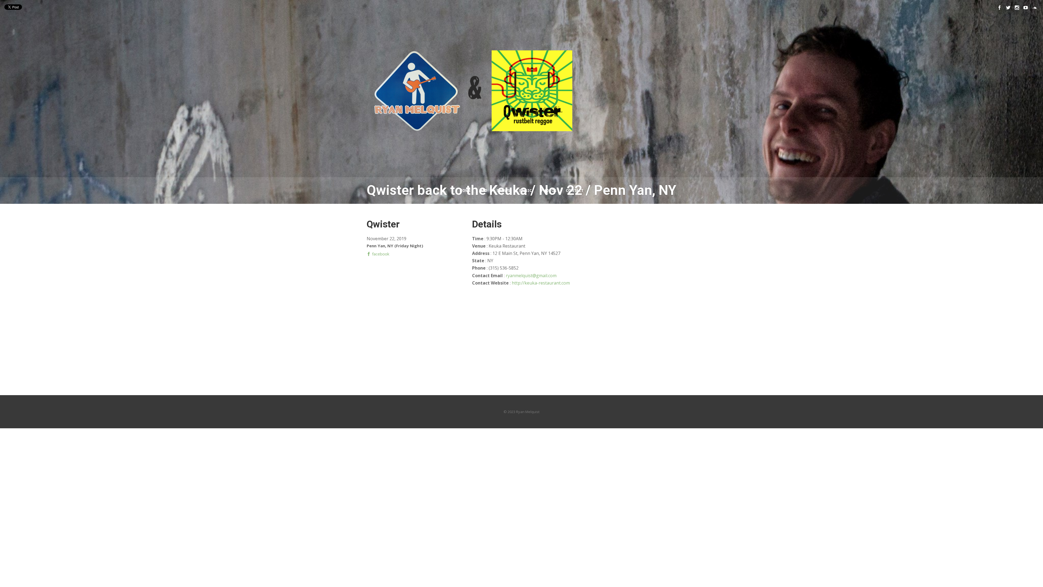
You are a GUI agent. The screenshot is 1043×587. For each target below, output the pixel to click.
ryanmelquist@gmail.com (531, 276)
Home (465, 190)
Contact (574, 190)
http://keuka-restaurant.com (541, 283)
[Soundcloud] (1034, 7)
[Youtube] (1025, 7)
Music (525, 190)
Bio (483, 190)
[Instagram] (1017, 7)
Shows (503, 190)
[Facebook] (999, 7)
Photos (549, 190)
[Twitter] (1008, 7)
